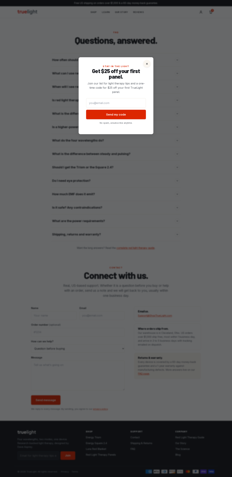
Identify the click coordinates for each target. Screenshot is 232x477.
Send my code (116, 114)
